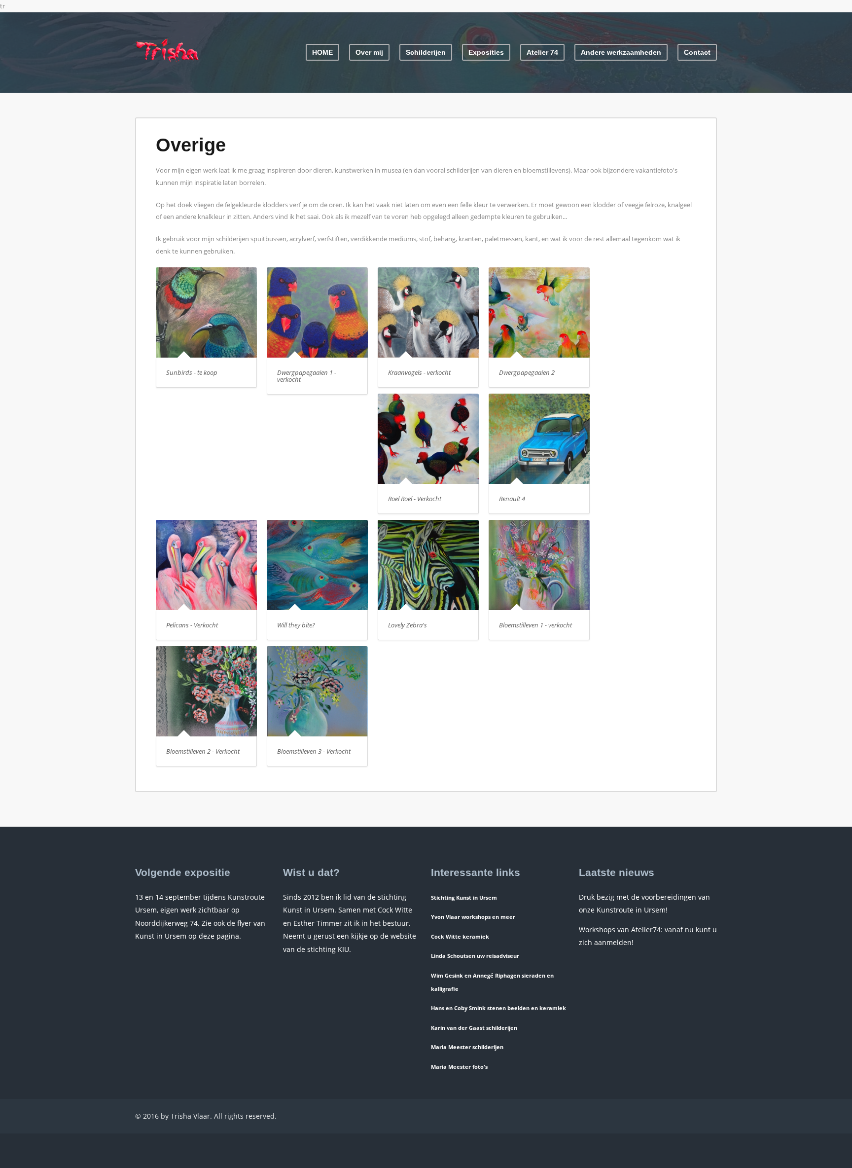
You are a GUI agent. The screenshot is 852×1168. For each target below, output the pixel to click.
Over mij (369, 52)
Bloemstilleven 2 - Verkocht (203, 751)
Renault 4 (512, 498)
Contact (697, 52)
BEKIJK (210, 317)
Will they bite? (296, 624)
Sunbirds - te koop (191, 372)
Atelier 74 (542, 52)
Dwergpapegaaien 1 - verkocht (306, 376)
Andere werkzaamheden (621, 52)
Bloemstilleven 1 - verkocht (535, 624)
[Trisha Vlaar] (167, 60)
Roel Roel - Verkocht (414, 498)
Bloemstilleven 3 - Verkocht (314, 751)
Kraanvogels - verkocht (419, 372)
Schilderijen (426, 52)
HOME (322, 52)
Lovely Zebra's (407, 624)
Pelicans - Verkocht (192, 624)
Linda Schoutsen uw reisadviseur (475, 955)
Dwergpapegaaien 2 (527, 372)
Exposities (486, 52)
